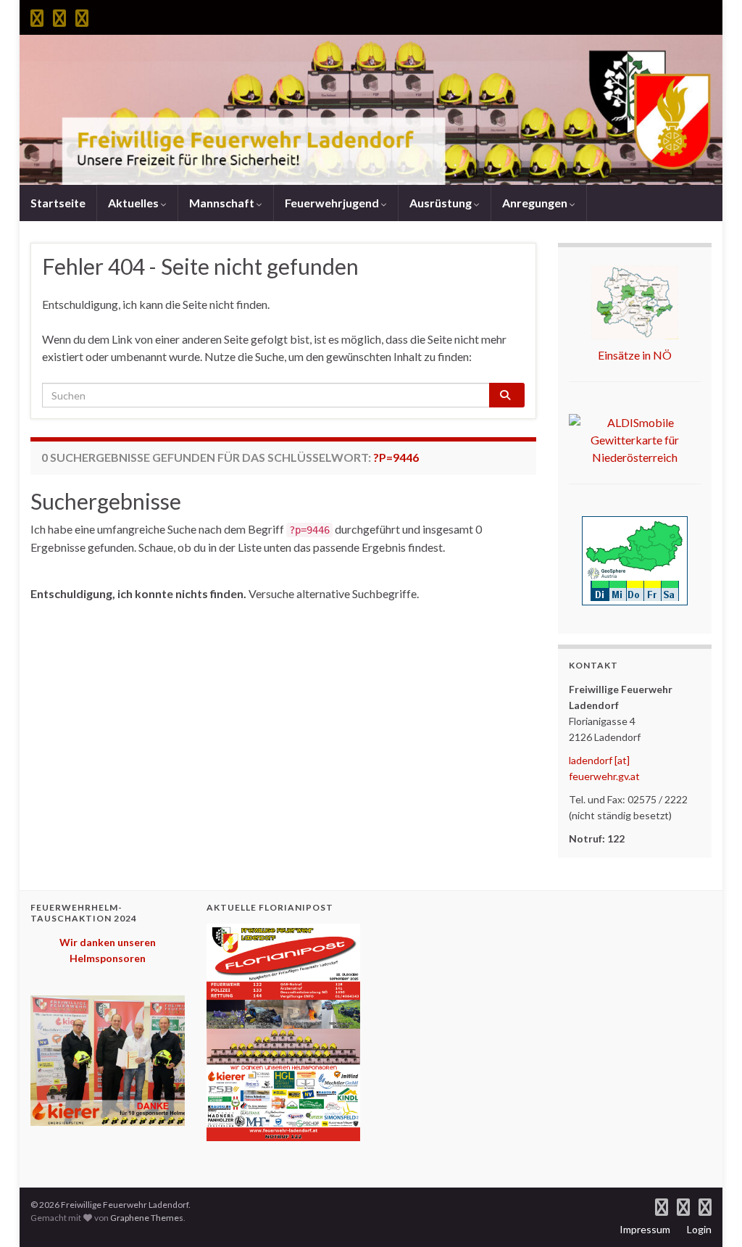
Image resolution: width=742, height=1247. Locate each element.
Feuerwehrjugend (333, 203)
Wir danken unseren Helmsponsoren (107, 950)
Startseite (58, 203)
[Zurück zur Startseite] (371, 110)
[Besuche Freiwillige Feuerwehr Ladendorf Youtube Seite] (81, 15)
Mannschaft (223, 203)
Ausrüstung (441, 203)
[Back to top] (709, 1214)
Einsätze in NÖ (635, 355)
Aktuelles (134, 203)
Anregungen (536, 203)
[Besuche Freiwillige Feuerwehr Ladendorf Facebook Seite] (36, 15)
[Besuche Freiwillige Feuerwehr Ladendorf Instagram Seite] (59, 15)
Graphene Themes (146, 1217)
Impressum (645, 1229)
